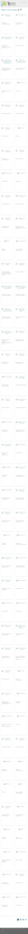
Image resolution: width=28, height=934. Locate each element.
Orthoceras (4, 838)
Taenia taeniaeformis (5, 159)
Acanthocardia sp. (19, 452)
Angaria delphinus (19, 588)
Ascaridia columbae (19, 250)
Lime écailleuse (4, 475)
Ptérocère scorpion (5, 362)
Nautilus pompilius (19, 838)
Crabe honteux (4, 905)
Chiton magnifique (19, 792)
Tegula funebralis (5, 611)
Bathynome (4, 769)
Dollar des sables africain (6, 633)
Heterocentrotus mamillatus (21, 544)
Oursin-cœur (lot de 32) (20, 565)
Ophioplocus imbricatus (6, 657)
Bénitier (3, 249)
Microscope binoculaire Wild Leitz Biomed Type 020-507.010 (6, 69)
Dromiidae (18, 702)
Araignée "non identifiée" (6, 746)
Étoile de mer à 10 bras (20, 520)
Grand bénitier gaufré (6, 814)
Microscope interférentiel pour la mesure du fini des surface (6, 273)
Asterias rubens (4, 521)
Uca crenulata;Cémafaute (6, 726)
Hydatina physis (5, 181)
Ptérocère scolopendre (20, 362)
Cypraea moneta (5, 227)
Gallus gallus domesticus (6, 47)
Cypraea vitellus (4, 454)
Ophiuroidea (18, 634)
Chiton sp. (4, 792)
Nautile (17, 837)
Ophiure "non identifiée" (20, 633)
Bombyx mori (18, 659)
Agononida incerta (19, 905)
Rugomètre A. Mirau (5, 271)
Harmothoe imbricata (20, 113)
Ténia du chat (4, 158)
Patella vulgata (4, 431)
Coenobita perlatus (19, 882)
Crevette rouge (5, 882)
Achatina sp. (4, 589)
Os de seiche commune (20, 814)
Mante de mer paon (5, 701)
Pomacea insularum (5, 407)
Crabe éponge (18, 701)
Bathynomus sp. (5, 770)
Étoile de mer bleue (19, 226)
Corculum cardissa (19, 476)
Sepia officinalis (18, 815)
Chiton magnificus (19, 793)
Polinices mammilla (5, 136)
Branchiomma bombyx (6, 113)
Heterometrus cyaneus (20, 339)
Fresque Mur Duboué (20, 45)
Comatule (3, 543)
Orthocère (4, 837)
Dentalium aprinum (19, 770)
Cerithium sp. (18, 90)
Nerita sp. (18, 136)
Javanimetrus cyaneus (20, 340)
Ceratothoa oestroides (20, 746)
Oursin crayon (18, 543)
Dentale (17, 769)
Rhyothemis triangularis (20, 271)
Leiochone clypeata (19, 158)
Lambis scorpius (4, 363)
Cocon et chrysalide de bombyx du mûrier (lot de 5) (20, 657)
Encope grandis (19, 611)
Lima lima (3, 476)
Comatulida (4, 544)
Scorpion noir (18, 724)
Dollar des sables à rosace (6, 565)
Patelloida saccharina (19, 431)
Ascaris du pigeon (19, 249)
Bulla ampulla (18, 181)
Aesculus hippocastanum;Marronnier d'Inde (7, 342)
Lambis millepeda (19, 363)
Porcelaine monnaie (5, 226)
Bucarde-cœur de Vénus (20, 475)
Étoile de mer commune (6, 520)
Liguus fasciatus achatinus (20, 407)
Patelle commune (5, 430)
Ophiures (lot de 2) (5, 656)
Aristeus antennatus (5, 883)
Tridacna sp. (4, 250)
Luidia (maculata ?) (19, 521)
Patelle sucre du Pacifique (20, 430)
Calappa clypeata (5, 906)
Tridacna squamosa (5, 815)
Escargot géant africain (6, 588)
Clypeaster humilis (5, 634)
